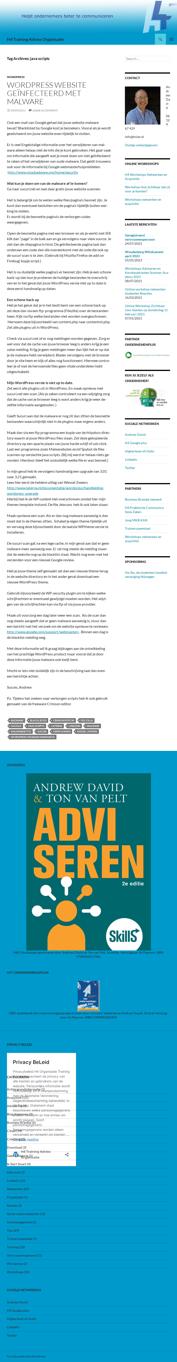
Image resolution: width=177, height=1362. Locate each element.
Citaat (11, 1131)
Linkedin (74, 725)
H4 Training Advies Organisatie (35, 39)
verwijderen (62, 731)
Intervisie (13, 1172)
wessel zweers (87, 731)
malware (93, 725)
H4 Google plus (136, 443)
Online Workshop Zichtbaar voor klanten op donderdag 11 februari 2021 (146, 310)
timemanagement (19, 1222)
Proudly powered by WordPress (26, 1356)
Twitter (130, 468)
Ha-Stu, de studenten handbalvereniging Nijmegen (146, 574)
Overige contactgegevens (141, 145)
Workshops (15, 1272)
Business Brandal (19, 1122)
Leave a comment (45, 110)
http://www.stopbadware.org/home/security (43, 172)
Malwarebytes (21, 731)
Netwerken (15, 1189)
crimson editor (63, 720)
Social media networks (23, 1214)
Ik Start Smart (16, 1164)
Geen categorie (17, 1156)
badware (17, 720)
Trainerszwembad (137, 528)
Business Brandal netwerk (143, 499)
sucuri (42, 731)
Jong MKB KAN (136, 520)
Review (12, 1205)
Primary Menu (171, 39)
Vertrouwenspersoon (22, 1255)
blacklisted (38, 720)
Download (14, 1147)
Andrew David (135, 434)
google (16, 725)
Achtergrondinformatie (24, 1089)
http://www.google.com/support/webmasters (43, 632)
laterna (56, 725)
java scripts (36, 725)
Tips (10, 1230)
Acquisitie (14, 1097)
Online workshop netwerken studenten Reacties (145, 291)
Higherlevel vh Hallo (139, 451)
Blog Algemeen (17, 1114)
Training (13, 1247)
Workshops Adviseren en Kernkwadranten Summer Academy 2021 (147, 272)
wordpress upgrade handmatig (33, 736)
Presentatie (15, 1197)
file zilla (87, 720)
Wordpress (16, 77)
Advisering (14, 1106)
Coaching (14, 1139)
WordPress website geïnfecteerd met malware (47, 93)
